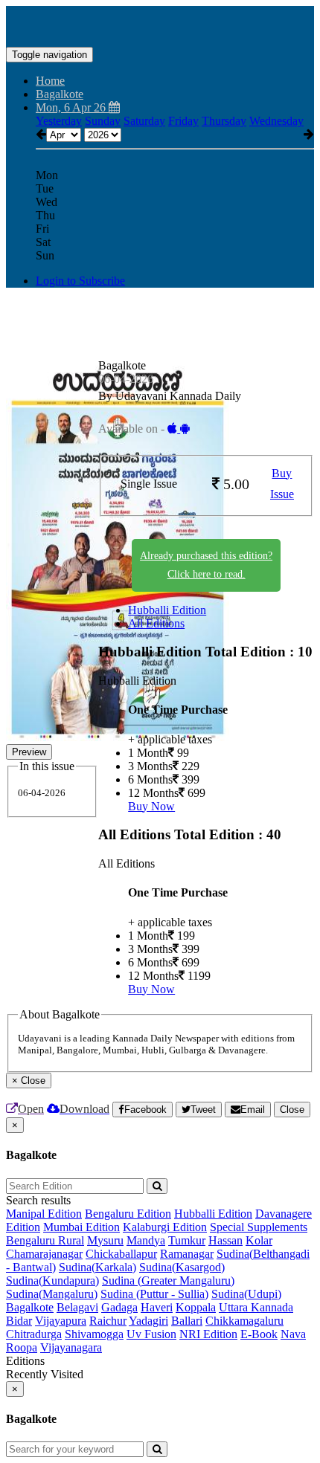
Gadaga (119, 1307)
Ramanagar (187, 1253)
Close (292, 1109)
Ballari (186, 1320)
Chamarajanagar (44, 1253)
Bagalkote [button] (59, 94)
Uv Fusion (151, 1334)
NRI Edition (208, 1334)
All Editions (156, 623)
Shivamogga (94, 1334)
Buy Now (151, 806)
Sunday (103, 120)
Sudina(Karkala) (97, 1267)
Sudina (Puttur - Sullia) (154, 1294)
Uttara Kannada (256, 1307)
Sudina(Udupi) (246, 1294)
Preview (29, 752)
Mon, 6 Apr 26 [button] (72, 107)
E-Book (259, 1334)
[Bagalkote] (160, 24)
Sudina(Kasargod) (182, 1267)
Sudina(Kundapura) (52, 1280)
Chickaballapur (121, 1253)
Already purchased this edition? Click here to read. (206, 565)
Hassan (225, 1240)
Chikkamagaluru (244, 1320)
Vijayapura (60, 1320)
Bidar (19, 1320)
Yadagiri (148, 1320)
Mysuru (105, 1240)
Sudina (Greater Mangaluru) (168, 1280)
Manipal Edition (44, 1213)
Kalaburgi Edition (165, 1227)
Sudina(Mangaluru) (51, 1294)
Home (50, 80)
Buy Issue (282, 484)
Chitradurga (34, 1334)
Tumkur (186, 1240)
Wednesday (276, 120)
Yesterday (59, 120)
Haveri (157, 1307)
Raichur (108, 1320)
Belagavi (77, 1307)
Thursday (224, 120)
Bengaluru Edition (128, 1213)
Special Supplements (258, 1227)
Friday (183, 120)
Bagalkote (30, 1307)
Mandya (146, 1240)
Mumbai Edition (81, 1227)
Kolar (259, 1240)
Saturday (144, 120)
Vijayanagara (71, 1347)
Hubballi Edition (167, 610)
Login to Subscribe (80, 280)
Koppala (196, 1307)
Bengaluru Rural (45, 1240)
